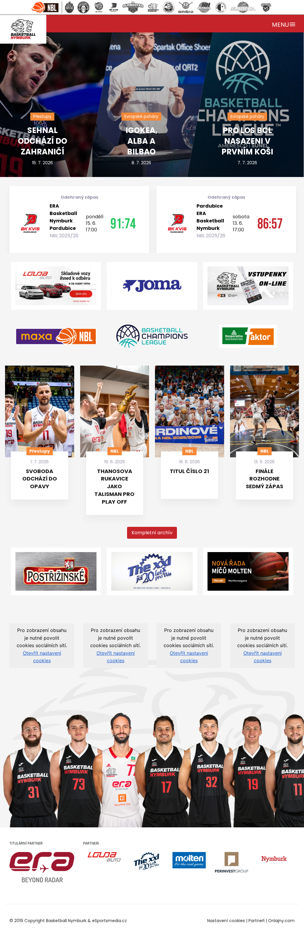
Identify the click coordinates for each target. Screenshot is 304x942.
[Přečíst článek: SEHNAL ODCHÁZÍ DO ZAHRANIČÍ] (64, 88)
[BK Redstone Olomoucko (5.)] (133, 7)
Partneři (256, 921)
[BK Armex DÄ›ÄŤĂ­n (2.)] (83, 7)
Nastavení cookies (226, 921)
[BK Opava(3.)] (99, 7)
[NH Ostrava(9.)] (204, 7)
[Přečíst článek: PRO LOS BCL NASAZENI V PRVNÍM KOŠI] (239, 88)
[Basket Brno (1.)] (69, 7)
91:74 (123, 223)
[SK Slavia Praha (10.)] (221, 7)
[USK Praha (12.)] (266, 7)
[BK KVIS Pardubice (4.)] (114, 7)
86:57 (270, 223)
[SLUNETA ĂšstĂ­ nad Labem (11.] (243, 7)
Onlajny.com (281, 921)
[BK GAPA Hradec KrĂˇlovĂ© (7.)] (168, 7)
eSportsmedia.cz (109, 921)
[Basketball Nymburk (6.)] (153, 7)
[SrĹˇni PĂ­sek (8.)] (185, 7)
